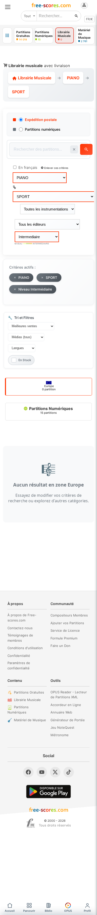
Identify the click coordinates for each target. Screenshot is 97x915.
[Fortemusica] (30, 823)
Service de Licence (65, 630)
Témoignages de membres (20, 637)
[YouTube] (42, 772)
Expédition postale (41, 119)
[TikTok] (68, 772)
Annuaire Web (61, 712)
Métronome (59, 735)
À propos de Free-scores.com (21, 617)
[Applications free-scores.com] (7, 35)
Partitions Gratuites (29, 692)
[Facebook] (28, 772)
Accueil (10, 911)
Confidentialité (18, 656)
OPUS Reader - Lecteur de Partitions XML (68, 694)
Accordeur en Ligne (65, 705)
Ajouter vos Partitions (67, 623)
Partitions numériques (42, 129)
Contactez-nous (20, 628)
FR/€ (89, 19)
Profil (87, 911)
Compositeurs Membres (69, 615)
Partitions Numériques (50, 410)
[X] (55, 772)
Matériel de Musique (30, 720)
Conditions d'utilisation (25, 648)
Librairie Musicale (34, 77)
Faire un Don (60, 646)
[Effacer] (74, 149)
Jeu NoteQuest (62, 727)
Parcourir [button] (29, 911)
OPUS (68, 911)
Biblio (48, 911)
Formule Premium (63, 638)
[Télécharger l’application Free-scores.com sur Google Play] (48, 791)
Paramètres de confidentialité (18, 665)
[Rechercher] (76, 16)
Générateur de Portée (67, 720)
